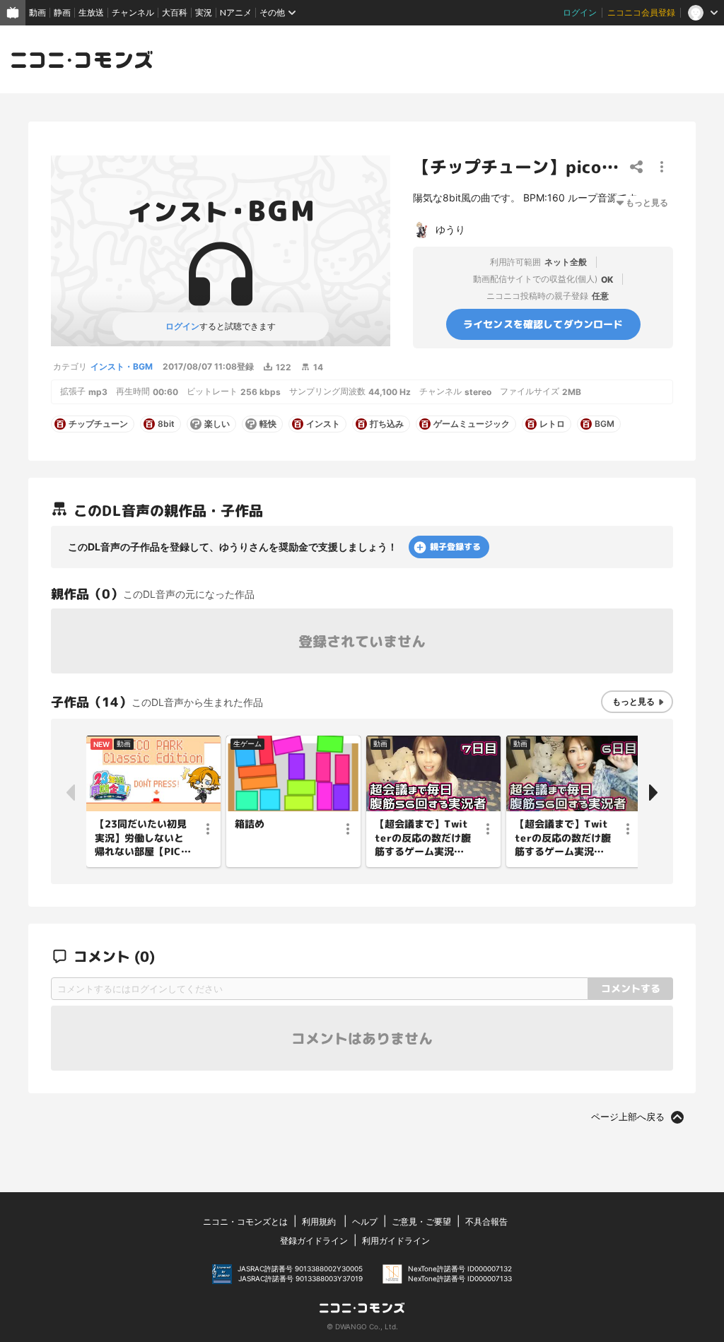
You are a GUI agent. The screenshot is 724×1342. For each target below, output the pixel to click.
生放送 (91, 12)
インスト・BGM (121, 366)
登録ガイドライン (314, 1240)
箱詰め (249, 823)
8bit (166, 424)
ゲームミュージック (471, 424)
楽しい (217, 424)
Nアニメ (236, 12)
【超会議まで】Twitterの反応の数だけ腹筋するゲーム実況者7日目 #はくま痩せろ (423, 838)
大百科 (174, 12)
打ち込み (387, 424)
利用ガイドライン (396, 1240)
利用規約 (319, 1221)
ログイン (580, 12)
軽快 (267, 424)
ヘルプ (365, 1221)
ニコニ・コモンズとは (245, 1221)
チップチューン (98, 424)
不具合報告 (486, 1221)
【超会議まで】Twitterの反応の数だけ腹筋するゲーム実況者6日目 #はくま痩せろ (563, 838)
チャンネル (133, 12)
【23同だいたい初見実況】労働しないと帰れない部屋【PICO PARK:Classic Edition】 (142, 838)
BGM (604, 424)
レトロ (552, 424)
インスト (323, 424)
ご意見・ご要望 (421, 1221)
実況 (203, 12)
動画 (37, 12)
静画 (62, 12)
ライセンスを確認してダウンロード (543, 324)
